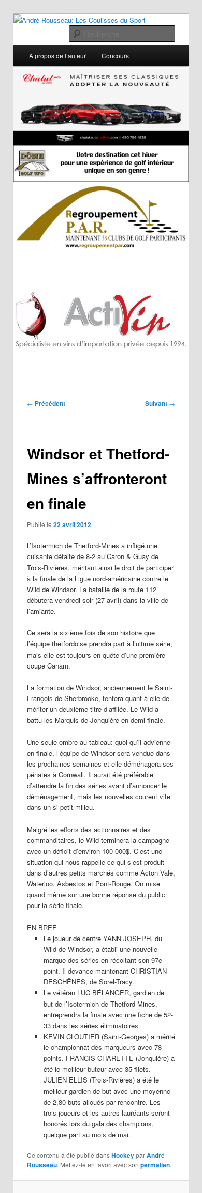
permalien (155, 1164)
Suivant (160, 403)
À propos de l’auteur (57, 55)
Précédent (46, 403)
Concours (115, 55)
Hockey (122, 1155)
